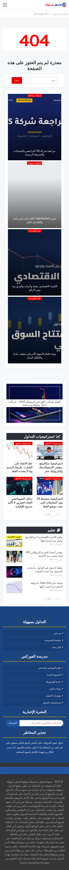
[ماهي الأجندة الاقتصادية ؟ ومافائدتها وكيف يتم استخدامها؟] (14, 541)
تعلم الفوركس (34, 231)
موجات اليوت (55, 688)
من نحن (57, 633)
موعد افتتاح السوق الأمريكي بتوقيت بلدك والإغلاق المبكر (34, 355)
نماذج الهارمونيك (53, 682)
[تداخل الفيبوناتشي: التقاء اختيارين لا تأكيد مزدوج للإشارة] (19, 486)
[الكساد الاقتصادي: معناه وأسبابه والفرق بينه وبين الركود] (35, 262)
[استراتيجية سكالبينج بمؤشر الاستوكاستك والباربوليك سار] (50, 451)
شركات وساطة (34, 95)
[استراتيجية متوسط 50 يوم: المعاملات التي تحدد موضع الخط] (50, 486)
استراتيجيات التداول (53, 443)
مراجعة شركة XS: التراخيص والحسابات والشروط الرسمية (34, 152)
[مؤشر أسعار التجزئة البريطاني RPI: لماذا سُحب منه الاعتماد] (14, 556)
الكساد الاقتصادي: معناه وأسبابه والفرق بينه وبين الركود (34, 288)
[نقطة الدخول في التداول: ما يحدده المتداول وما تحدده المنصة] (14, 572)
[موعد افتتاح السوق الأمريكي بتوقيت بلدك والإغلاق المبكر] (35, 330)
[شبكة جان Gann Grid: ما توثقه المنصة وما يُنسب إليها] (14, 587)
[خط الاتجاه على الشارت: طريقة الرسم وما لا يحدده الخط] (19, 451)
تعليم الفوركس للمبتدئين (49, 668)
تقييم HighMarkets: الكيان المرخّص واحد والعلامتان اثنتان (34, 220)
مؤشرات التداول (53, 695)
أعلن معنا (56, 647)
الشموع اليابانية (54, 675)
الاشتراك (12, 723)
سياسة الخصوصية (53, 640)
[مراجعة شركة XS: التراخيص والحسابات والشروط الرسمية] (35, 127)
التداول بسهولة (34, 163)
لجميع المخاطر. (23, 752)
